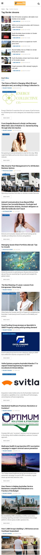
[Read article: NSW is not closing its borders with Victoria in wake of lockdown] (6, 27)
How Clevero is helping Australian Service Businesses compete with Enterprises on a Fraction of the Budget (17, 488)
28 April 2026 (17, 450)
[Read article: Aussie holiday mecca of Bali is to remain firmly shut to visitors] (6, 52)
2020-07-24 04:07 (26, 70)
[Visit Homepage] (19, 3)
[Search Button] (39, 3)
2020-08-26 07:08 (26, 54)
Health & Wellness (9, 454)
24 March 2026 (17, 533)
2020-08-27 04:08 (26, 46)
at (3, 253)
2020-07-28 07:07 (26, 62)
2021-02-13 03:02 (26, 29)
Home (3, 9)
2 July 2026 (17, 249)
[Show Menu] (2, 3)
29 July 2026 (17, 170)
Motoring (6, 174)
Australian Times (7, 211)
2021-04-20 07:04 (26, 21)
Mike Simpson (16, 21)
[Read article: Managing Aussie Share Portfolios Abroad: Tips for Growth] (20, 261)
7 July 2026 (17, 211)
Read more (7, 118)
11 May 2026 (17, 370)
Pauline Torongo (7, 88)
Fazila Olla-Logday (8, 170)
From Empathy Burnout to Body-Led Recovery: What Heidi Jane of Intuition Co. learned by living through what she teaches (19, 125)
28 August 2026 (17, 88)
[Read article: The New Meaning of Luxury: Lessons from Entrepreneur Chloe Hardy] (20, 301)
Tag (7, 9)
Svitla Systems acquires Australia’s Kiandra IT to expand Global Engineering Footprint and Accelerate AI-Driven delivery (19, 365)
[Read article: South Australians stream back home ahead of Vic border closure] (6, 60)
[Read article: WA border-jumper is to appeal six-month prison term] (6, 44)
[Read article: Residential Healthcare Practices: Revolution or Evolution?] (20, 422)
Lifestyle (6, 134)
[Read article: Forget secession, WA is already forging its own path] (6, 68)
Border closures (14, 9)
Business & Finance (9, 91)
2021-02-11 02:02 (26, 37)
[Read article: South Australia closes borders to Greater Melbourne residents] (6, 35)
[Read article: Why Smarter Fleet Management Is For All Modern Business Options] (20, 182)
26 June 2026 (17, 330)
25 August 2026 (17, 130)
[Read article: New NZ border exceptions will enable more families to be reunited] (6, 19)
